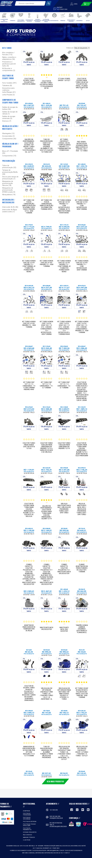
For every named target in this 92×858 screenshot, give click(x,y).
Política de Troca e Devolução (29, 824)
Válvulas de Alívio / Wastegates (10, 127)
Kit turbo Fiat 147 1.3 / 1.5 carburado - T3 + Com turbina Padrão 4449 (29, 385)
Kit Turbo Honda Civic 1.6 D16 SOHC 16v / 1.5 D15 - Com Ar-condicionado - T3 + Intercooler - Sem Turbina (46, 328)
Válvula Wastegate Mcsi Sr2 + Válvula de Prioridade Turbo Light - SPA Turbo (64, 508)
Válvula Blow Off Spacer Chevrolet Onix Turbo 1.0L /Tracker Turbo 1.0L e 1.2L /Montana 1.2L (46, 693)
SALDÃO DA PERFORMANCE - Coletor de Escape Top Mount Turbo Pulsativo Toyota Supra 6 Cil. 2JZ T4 (28, 146)
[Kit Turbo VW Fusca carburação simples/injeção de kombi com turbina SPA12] (46, 179)
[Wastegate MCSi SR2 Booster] (46, 604)
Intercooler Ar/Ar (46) (10, 207)
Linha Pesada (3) (8, 95)
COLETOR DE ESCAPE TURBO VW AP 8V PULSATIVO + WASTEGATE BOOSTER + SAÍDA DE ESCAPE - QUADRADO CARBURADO (29, 693)
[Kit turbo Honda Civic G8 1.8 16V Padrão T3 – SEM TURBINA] (46, 240)
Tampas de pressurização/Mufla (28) (10, 172)
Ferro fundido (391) (9, 83)
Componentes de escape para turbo (10, 101)
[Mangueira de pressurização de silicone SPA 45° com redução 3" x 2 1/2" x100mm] (29, 726)
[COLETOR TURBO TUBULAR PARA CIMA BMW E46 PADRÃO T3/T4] (64, 422)
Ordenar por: (70, 48)
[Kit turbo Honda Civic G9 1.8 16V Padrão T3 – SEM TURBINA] (29, 301)
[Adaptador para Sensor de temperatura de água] (29, 604)
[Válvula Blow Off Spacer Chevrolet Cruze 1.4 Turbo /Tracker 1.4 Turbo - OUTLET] (82, 726)
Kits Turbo (6, 48)
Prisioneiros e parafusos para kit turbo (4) (9, 64)
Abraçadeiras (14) (8, 195)
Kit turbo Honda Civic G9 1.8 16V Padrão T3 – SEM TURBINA (29, 324)
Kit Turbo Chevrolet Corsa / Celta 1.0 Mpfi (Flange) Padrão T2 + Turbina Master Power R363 (64, 145)
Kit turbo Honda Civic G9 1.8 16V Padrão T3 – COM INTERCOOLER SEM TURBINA (81, 265)
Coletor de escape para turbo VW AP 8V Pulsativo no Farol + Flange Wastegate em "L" (82, 84)
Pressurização (8, 161)
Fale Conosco (27, 835)
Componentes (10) (9, 156)
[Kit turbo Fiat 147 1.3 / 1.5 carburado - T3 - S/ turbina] (46, 361)
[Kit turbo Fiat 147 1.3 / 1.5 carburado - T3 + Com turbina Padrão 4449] (29, 361)
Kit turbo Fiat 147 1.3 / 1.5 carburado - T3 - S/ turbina (46, 385)
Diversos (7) (6, 121)
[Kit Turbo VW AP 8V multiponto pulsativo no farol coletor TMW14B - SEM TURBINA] (82, 665)
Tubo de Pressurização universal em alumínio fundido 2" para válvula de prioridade (46, 752)
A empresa (26, 811)
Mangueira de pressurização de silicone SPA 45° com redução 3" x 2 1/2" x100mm (29, 751)
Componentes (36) (9, 139)
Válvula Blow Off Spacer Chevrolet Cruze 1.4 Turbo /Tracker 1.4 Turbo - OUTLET (81, 751)
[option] (62, 129)
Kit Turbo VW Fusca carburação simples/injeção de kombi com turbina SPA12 (46, 204)
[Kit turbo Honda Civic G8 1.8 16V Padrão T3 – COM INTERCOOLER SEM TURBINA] (82, 179)
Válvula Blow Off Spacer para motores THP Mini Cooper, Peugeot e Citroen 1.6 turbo (64, 693)
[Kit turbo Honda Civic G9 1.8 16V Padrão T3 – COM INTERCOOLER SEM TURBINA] (82, 240)
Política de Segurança (26, 818)
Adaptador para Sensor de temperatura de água (29, 628)
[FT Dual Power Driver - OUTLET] (64, 58)
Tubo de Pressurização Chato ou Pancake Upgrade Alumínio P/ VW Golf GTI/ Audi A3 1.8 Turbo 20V (46, 146)
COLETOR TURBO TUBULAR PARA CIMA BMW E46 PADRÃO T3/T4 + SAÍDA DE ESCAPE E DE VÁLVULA (46, 447)
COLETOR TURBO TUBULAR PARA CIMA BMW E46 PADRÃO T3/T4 (64, 445)
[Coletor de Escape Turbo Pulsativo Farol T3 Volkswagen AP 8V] (46, 58)
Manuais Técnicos (29, 837)
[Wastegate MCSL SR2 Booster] (64, 604)
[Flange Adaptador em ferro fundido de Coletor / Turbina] (82, 544)
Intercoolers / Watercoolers (8, 201)
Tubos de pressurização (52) (9, 166)
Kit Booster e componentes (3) (8, 69)
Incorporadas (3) (8, 136)
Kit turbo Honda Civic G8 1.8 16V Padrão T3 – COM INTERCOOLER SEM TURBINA (81, 204)
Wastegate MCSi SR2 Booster (46, 628)
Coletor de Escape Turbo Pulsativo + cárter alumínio (29, 81)
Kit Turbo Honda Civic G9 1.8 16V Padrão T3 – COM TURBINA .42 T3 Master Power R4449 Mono (64, 266)
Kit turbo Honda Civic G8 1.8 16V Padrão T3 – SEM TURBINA (46, 263)
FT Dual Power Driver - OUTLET (64, 79)
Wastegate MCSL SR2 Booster (64, 629)
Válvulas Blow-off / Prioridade (10, 145)
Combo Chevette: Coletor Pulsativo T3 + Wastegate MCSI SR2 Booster (64, 569)
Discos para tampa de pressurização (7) (10, 178)
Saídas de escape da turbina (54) (10, 108)
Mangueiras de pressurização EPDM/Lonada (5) (8, 190)
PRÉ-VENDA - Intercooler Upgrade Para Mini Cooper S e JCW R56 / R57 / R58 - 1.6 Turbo (82, 146)
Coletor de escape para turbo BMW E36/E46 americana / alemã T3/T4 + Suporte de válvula (29, 510)
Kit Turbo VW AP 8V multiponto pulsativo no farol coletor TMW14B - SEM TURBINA (81, 692)
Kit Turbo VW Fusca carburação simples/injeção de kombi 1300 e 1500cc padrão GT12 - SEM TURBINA (29, 206)
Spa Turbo (6, 3)
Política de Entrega (29, 821)
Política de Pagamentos (27, 828)
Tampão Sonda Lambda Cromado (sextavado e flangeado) (82, 628)
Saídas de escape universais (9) (8, 117)
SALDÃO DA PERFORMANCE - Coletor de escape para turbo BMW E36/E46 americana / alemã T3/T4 (47, 512)
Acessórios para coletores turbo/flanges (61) (9, 90)
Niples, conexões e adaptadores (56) (9, 58)
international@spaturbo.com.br (58, 826)
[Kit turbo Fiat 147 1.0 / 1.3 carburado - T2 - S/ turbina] (64, 361)
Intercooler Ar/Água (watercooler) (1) (9, 211)
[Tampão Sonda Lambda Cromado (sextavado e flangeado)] (82, 604)
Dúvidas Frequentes (29, 832)
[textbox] (28, 3)
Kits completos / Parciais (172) (8, 54)
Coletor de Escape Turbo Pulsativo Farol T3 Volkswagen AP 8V (46, 84)
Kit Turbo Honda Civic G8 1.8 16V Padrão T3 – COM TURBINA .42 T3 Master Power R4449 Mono (29, 266)
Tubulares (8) (7, 85)
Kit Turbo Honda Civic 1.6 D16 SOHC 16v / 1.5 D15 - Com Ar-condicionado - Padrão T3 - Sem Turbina (81, 327)
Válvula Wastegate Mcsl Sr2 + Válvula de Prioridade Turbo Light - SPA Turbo (82, 509)
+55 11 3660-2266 (54, 810)
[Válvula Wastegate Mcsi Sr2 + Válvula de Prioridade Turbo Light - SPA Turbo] (64, 483)
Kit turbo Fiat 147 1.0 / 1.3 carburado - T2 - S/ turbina (64, 385)
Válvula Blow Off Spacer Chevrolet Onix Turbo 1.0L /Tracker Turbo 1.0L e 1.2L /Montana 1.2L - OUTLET (64, 753)
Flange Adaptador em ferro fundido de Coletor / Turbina (82, 568)
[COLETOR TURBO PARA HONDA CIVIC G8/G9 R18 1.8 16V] (29, 422)
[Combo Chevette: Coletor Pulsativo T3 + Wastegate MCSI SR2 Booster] (64, 544)
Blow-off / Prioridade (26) (10, 152)
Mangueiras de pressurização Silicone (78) (7, 183)
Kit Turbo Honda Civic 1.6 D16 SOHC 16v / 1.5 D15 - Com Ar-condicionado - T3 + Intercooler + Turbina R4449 (64, 328)
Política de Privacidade (27, 814)
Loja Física (26, 840)
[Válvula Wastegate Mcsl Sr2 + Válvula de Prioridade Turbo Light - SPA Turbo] (82, 483)
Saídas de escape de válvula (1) (10, 113)
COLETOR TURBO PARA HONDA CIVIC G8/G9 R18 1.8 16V (29, 445)
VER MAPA (41, 845)
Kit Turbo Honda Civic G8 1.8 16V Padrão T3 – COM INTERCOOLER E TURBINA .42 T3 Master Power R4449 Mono (64, 206)
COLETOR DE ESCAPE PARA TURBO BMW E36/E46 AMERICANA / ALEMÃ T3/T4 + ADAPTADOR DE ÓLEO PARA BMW (82, 449)
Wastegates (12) (8, 133)
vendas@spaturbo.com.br (56, 818)
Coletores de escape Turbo (8, 77)
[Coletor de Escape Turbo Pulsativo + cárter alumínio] (29, 58)
